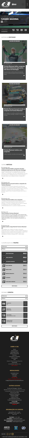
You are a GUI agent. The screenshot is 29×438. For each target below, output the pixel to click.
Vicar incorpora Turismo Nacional (9, 213)
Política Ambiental (14, 353)
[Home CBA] (5, 4)
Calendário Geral (14, 373)
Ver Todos (14, 286)
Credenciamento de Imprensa (14, 400)
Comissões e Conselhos (14, 356)
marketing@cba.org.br (17, 421)
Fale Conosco (14, 365)
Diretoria (14, 355)
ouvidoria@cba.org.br (17, 418)
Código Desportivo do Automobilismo (14, 380)
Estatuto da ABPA (14, 395)
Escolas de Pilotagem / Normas (14, 388)
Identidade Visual (15, 352)
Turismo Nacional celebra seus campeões (11, 199)
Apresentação (14, 350)
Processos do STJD (14, 392)
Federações (14, 374)
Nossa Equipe (14, 358)
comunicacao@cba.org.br (19, 420)
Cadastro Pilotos (14, 397)
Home (2, 10)
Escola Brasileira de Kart (14, 398)
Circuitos (14, 376)
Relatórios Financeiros (14, 394)
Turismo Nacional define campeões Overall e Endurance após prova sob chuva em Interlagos (14, 68)
